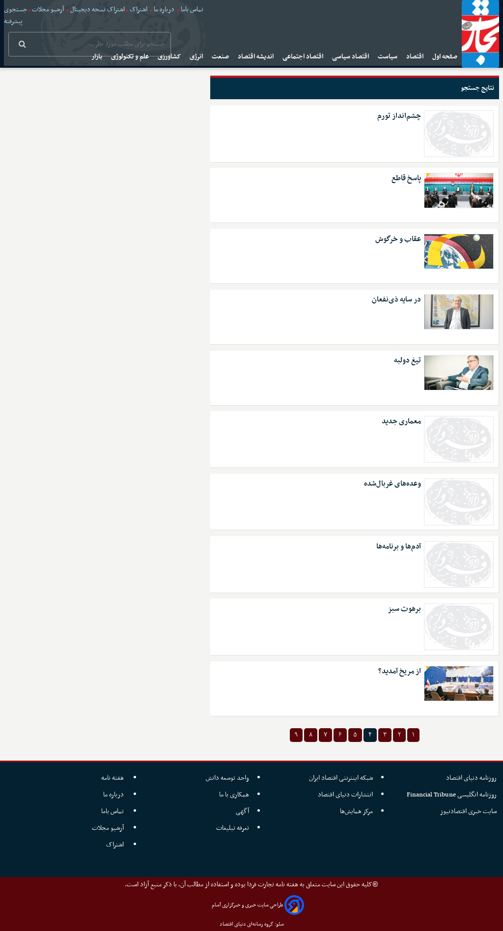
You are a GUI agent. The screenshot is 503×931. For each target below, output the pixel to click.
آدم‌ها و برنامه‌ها (398, 546)
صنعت (221, 56)
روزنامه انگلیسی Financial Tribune (452, 794)
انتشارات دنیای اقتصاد (345, 794)
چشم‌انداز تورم (399, 116)
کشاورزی (170, 56)
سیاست (388, 56)
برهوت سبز (404, 609)
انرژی (197, 56)
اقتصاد (415, 56)
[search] (22, 45)
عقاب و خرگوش (398, 239)
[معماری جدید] (459, 439)
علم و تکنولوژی (130, 56)
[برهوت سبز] (459, 626)
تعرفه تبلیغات (232, 828)
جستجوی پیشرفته (15, 15)
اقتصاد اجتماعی (303, 56)
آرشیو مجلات (47, 9)
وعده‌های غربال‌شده (392, 484)
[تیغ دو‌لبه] (459, 372)
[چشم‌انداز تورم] (459, 133)
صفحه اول (445, 56)
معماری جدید (401, 421)
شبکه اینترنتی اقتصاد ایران (341, 778)
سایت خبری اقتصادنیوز (468, 811)
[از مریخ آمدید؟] (459, 683)
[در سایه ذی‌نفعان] (459, 311)
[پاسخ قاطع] (459, 190)
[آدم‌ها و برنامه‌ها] (459, 564)
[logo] (480, 34)
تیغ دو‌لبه (407, 360)
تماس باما (192, 9)
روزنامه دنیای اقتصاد (471, 778)
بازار (97, 56)
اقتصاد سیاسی (351, 56)
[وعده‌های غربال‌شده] (459, 501)
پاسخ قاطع (406, 178)
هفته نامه (113, 778)
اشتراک (138, 9)
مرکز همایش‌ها (356, 811)
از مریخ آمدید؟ (399, 671)
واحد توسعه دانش (227, 778)
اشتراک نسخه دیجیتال (97, 9)
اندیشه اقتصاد (256, 56)
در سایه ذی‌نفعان (396, 299)
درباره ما (164, 9)
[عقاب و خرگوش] (459, 251)
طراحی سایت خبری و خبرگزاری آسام (247, 905)
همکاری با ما (234, 794)
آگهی (242, 811)
